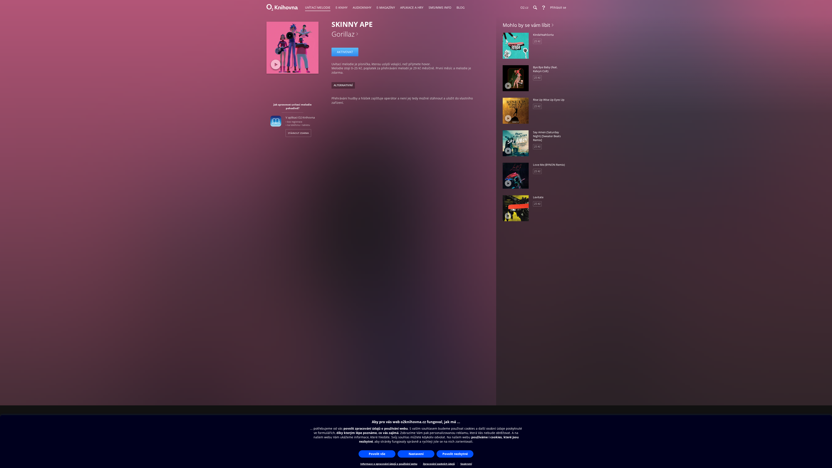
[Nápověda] (543, 7)
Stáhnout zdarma (298, 133)
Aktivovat (345, 52)
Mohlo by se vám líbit (526, 25)
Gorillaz (343, 34)
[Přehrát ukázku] (276, 64)
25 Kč (537, 41)
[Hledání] (535, 7)
